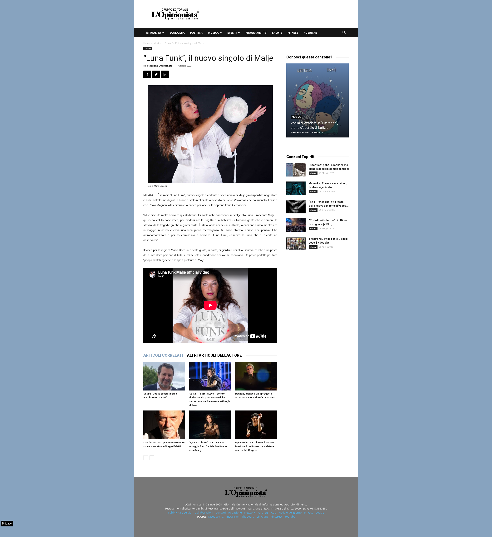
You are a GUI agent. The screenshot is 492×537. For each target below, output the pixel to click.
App (273, 512)
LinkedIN (262, 516)
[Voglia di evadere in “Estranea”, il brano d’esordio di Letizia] (317, 100)
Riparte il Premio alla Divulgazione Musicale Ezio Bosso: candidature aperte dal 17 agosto (254, 446)
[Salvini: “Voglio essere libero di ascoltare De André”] (164, 376)
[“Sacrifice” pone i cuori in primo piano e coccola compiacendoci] (296, 170)
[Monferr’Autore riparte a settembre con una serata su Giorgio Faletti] (164, 424)
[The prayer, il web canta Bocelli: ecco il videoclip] (296, 243)
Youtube (290, 516)
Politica (196, 32)
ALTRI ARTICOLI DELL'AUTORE (214, 355)
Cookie (320, 512)
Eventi (232, 32)
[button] (344, 33)
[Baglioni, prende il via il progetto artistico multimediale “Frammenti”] (256, 376)
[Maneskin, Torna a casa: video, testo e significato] (296, 188)
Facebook (214, 516)
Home (146, 43)
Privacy (308, 512)
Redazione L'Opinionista (159, 65)
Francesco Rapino (300, 132)
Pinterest (276, 516)
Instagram (232, 516)
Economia (177, 32)
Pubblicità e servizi (180, 512)
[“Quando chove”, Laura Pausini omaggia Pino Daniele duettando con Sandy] (210, 424)
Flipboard (248, 516)
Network (249, 512)
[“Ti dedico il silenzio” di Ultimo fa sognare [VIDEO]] (296, 225)
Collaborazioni (204, 512)
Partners (263, 512)
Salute (277, 32)
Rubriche (310, 32)
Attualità (153, 32)
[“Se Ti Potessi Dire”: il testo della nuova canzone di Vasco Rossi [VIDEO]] (296, 206)
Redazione (235, 512)
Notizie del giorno (290, 512)
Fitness (293, 32)
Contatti (221, 512)
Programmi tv (256, 32)
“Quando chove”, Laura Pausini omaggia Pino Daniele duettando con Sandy (208, 446)
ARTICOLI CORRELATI (163, 355)
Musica (213, 32)
